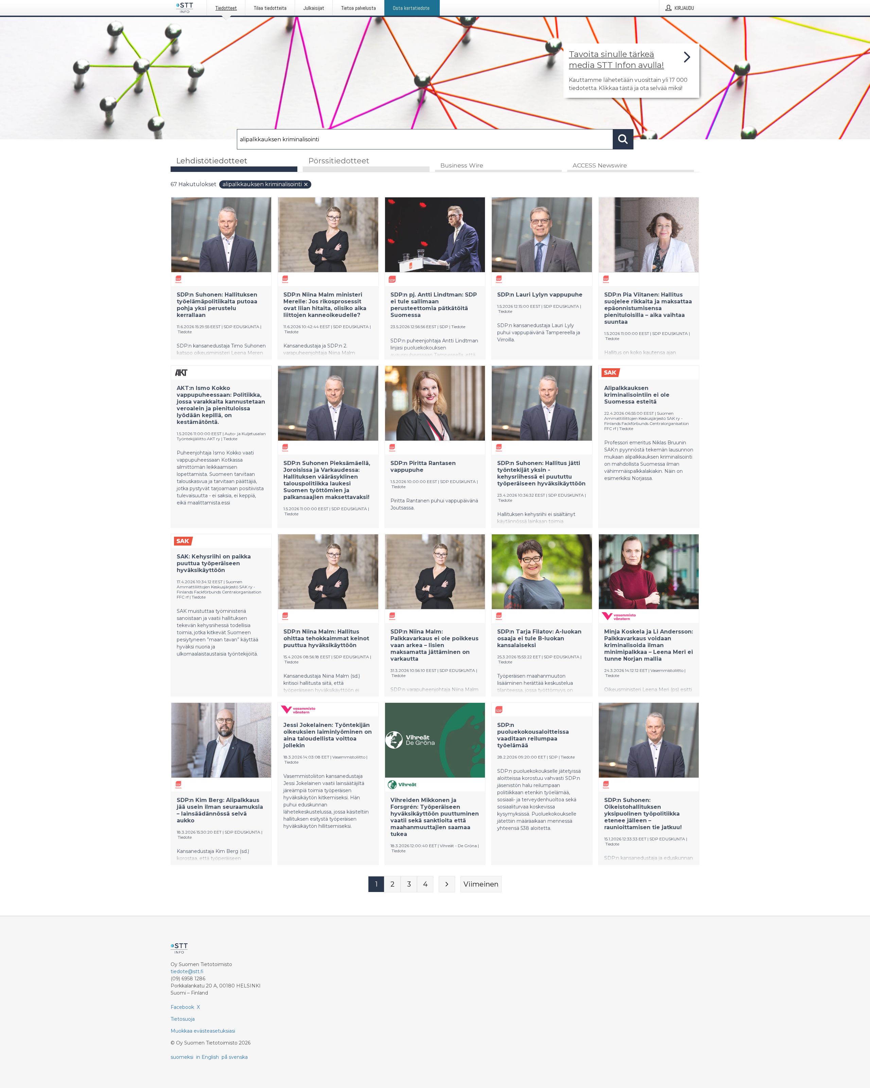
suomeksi (182, 1057)
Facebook (182, 1007)
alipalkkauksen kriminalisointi (262, 184)
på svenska (235, 1057)
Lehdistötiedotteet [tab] (211, 160)
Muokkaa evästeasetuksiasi (203, 1031)
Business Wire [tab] (461, 165)
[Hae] (623, 139)
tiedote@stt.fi (187, 971)
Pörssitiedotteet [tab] (338, 160)
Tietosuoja (183, 1019)
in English (207, 1057)
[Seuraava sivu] (447, 884)
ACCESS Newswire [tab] (600, 165)
